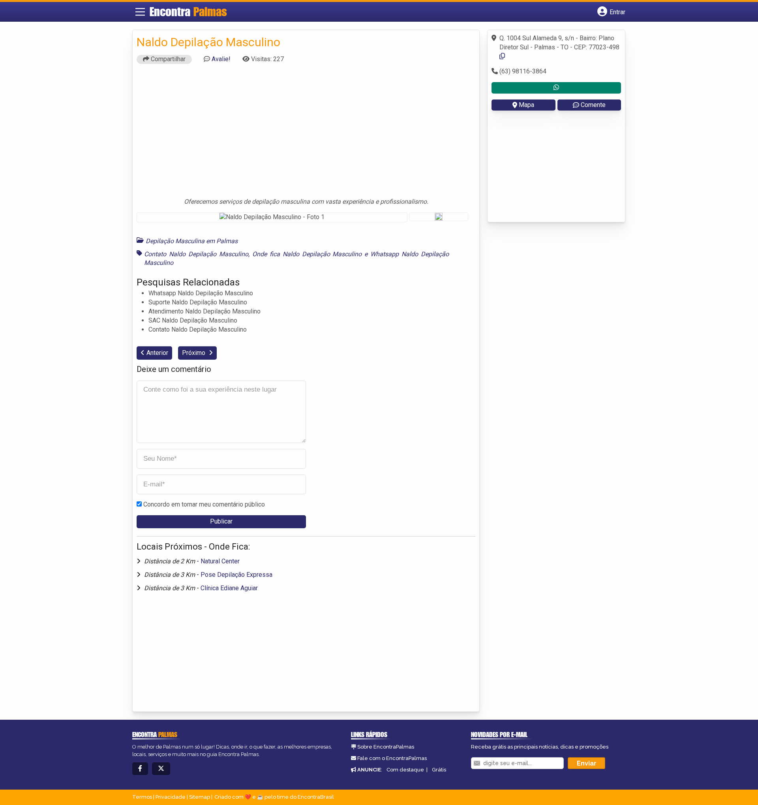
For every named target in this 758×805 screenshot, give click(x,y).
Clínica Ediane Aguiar (229, 588)
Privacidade (171, 797)
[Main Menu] (140, 12)
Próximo (194, 353)
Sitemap (199, 797)
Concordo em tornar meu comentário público (204, 504)
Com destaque (405, 770)
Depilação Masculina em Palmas (192, 241)
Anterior (157, 353)
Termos (142, 797)
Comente (593, 105)
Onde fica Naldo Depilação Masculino (307, 254)
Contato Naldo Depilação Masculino (196, 254)
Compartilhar (167, 59)
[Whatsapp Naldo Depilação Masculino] (556, 88)
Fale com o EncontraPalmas (392, 758)
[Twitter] (161, 768)
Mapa (526, 105)
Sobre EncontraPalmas (385, 747)
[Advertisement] (306, 134)
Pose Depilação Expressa (236, 574)
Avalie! (221, 59)
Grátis (439, 770)
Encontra (188, 11)
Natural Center (220, 561)
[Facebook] (140, 768)
